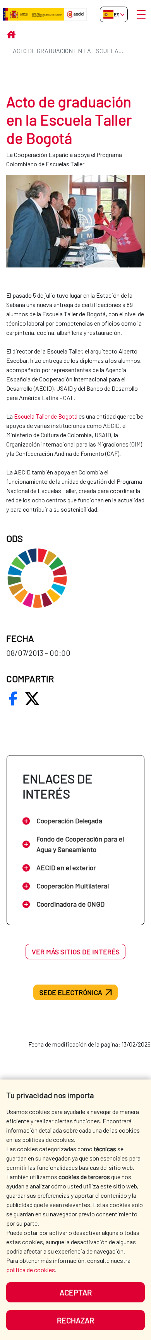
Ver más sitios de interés (76, 951)
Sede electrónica (70, 992)
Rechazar (75, 1320)
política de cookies (30, 1269)
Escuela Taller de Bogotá (45, 416)
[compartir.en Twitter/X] (32, 698)
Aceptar (76, 1292)
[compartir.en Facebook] (13, 698)
